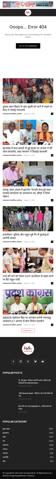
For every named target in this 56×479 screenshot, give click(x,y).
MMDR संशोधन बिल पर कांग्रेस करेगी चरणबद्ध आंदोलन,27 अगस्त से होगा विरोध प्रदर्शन (27, 319)
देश (4, 272)
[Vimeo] (35, 361)
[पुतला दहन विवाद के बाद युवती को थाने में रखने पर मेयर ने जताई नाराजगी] (28, 90)
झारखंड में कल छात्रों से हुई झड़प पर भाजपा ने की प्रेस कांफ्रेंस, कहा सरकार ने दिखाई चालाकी (27, 150)
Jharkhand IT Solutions (25, 476)
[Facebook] (13, 361)
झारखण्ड (6, 102)
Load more (27, 330)
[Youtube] (42, 361)
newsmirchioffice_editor (12, 114)
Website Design (9, 476)
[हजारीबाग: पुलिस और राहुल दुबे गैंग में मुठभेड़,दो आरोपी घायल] (28, 218)
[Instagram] (20, 361)
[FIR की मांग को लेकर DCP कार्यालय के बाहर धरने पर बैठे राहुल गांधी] (28, 260)
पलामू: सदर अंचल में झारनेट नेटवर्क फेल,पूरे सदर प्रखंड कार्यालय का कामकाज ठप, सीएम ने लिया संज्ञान (27, 193)
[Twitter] (28, 361)
